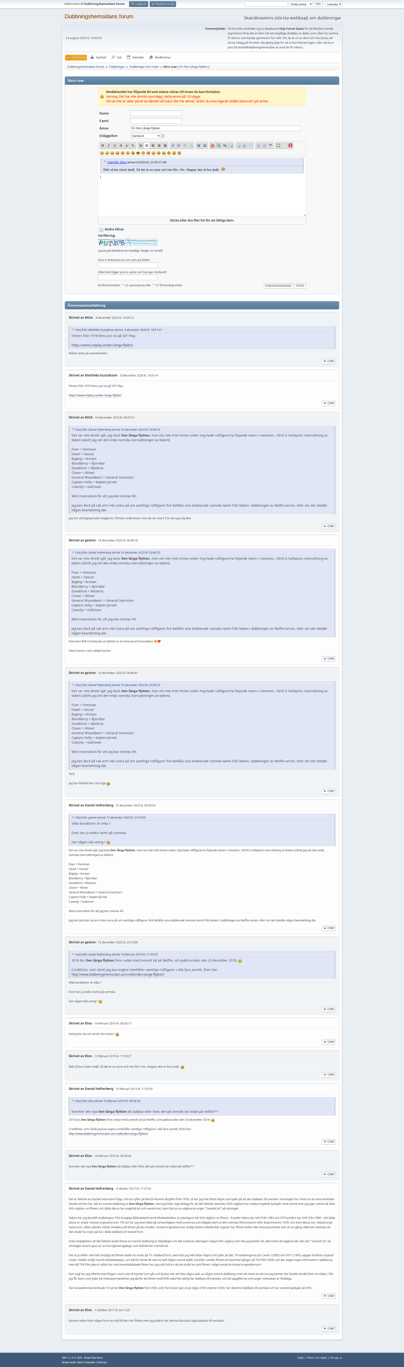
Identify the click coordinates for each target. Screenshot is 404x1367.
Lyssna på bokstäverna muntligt (118, 251)
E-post (104, 121)
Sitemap (102, 1362)
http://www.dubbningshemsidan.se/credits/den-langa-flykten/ (118, 974)
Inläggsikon (108, 136)
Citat (331, 361)
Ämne (103, 128)
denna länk (272, 43)
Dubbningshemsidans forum (99, 16)
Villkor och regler (317, 1357)
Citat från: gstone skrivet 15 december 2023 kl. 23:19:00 (110, 817)
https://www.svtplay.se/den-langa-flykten (102, 345)
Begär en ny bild (151, 251)
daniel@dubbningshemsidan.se (258, 47)
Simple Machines (93, 1357)
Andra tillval (114, 229)
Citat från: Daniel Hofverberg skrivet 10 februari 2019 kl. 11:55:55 (116, 954)
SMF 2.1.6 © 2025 (72, 1357)
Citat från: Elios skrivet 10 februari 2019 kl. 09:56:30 (108, 1101)
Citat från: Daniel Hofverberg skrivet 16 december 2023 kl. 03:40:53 (117, 430)
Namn (104, 113)
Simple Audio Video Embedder (78, 1362)
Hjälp (300, 1357)
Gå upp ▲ (336, 1357)
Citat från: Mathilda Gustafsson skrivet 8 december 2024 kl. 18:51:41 (118, 330)
